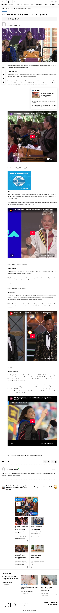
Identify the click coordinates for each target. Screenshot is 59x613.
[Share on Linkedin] (13, 19)
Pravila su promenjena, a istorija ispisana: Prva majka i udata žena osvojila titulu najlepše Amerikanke (21, 529)
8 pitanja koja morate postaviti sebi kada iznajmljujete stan (36, 527)
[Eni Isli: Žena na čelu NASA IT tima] (29, 580)
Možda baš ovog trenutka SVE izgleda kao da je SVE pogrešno (10, 578)
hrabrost (21, 455)
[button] (3, 1)
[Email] (15, 19)
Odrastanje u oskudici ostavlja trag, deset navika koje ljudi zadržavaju (36, 556)
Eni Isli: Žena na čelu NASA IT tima (29, 588)
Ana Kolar (46, 593)
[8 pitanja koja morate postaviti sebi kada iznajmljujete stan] (37, 521)
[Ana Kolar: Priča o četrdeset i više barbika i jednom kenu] (49, 580)
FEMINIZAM (4, 11)
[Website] (56, 469)
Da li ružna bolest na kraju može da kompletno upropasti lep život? (47, 95)
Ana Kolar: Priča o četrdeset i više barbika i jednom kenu (48, 589)
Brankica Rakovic (11, 23)
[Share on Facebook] (8, 19)
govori (17, 455)
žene (37, 455)
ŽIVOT (42, 584)
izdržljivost (33, 455)
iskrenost (27, 455)
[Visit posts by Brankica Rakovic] (4, 24)
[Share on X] (11, 19)
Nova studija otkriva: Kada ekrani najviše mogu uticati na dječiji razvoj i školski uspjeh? (21, 556)
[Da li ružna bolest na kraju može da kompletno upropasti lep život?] (36, 95)
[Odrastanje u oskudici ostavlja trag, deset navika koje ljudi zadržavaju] (37, 548)
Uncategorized (25, 584)
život (40, 455)
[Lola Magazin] (11, 1)
